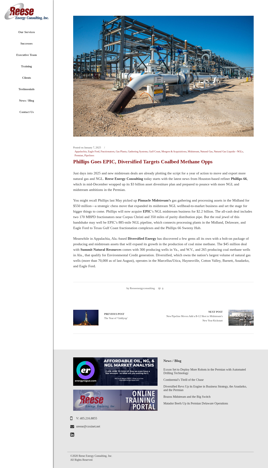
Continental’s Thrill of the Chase (183, 379)
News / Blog (172, 361)
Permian (79, 155)
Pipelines (89, 155)
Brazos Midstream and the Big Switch (187, 396)
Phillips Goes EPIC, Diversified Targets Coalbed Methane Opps (142, 162)
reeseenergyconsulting (142, 288)
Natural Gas (206, 151)
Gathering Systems (138, 151)
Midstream (193, 151)
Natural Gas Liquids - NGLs (228, 151)
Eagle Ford (93, 151)
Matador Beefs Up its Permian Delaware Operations (195, 403)
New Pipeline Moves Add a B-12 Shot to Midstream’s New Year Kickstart (194, 316)
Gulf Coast (154, 151)
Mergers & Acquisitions (174, 151)
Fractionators (108, 151)
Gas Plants (121, 151)
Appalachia (81, 151)
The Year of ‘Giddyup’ (85, 318)
